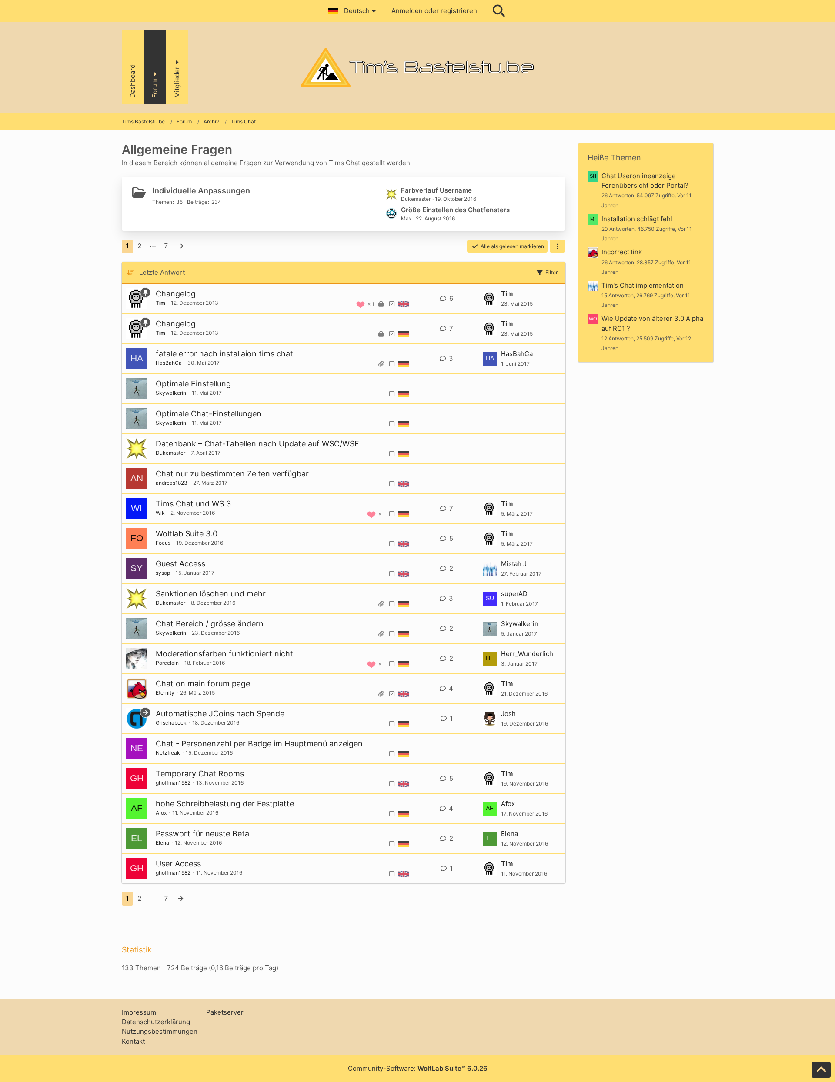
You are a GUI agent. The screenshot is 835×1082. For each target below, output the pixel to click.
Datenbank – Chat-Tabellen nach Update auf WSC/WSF (257, 443)
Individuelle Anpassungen (201, 190)
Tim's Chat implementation (642, 285)
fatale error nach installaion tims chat (224, 353)
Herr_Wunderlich (527, 653)
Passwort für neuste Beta (202, 833)
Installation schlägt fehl (636, 219)
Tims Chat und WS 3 (193, 503)
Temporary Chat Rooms (200, 773)
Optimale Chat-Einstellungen (208, 413)
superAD (514, 593)
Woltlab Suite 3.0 (186, 533)
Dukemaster (170, 452)
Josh (508, 713)
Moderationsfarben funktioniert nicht (224, 653)
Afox (161, 812)
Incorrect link (621, 252)
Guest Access (180, 563)
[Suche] (499, 11)
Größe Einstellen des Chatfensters (455, 210)
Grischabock (171, 722)
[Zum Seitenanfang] (821, 1070)
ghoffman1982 (173, 782)
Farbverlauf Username (436, 190)
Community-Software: (418, 1068)
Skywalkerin (171, 393)
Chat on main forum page (203, 683)
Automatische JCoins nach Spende (220, 713)
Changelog (176, 293)
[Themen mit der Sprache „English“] (403, 304)
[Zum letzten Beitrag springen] (490, 299)
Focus (163, 542)
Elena (162, 842)
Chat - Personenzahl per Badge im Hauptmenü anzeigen (259, 743)
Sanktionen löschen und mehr (211, 593)
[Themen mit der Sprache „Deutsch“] (403, 334)
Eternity (165, 692)
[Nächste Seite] (180, 246)
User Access (178, 863)
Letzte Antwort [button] (162, 272)
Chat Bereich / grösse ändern (210, 623)
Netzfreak (168, 752)
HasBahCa (169, 363)
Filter (551, 272)
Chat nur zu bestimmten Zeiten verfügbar (232, 473)
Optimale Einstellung (193, 383)
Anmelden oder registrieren (434, 11)
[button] (353, 11)
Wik (160, 512)
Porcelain (167, 662)
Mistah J (514, 563)
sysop (163, 572)
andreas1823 (171, 482)
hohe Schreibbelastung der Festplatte (225, 803)
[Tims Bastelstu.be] (417, 67)
